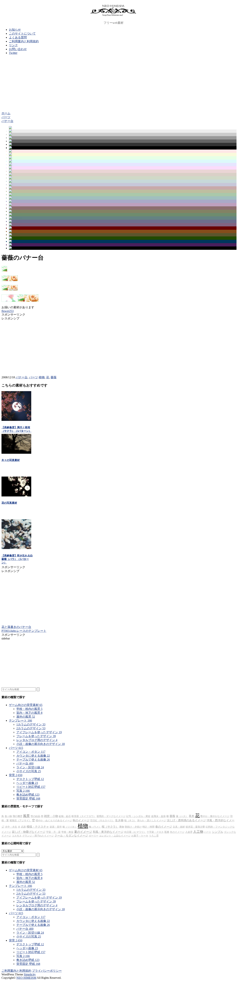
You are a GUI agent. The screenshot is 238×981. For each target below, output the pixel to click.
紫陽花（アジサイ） (20, 820)
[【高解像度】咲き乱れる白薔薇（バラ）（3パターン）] (16, 548)
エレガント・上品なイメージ (115, 835)
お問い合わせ (18, 49)
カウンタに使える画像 (33, 755)
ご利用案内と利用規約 (24, 41)
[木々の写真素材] (16, 452)
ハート (207, 832)
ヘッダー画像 (27, 783)
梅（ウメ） (95, 826)
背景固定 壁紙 (28, 798)
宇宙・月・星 (53, 832)
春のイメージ (163, 826)
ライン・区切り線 (30, 767)
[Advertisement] (119, 84)
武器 (23, 826)
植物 (42, 377)
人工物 (198, 832)
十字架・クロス (155, 832)
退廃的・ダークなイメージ (111, 816)
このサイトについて (22, 33)
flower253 (7, 311)
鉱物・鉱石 (65, 816)
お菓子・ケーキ (139, 835)
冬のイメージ (177, 832)
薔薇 (54, 377)
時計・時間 (148, 826)
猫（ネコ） (130, 820)
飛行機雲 (17, 816)
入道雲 (188, 832)
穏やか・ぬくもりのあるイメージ (54, 820)
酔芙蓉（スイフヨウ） (84, 816)
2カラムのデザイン (30, 728)
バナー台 (22, 377)
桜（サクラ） (110, 826)
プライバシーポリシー (47, 970)
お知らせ (15, 29)
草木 (191, 816)
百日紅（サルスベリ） (102, 820)
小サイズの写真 (28, 771)
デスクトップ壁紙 (30, 779)
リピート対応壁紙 (30, 786)
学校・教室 (67, 832)
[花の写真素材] (16, 495)
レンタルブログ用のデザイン (36, 740)
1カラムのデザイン (30, 724)
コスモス (17, 835)
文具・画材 (179, 826)
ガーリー (93, 835)
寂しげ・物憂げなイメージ (28, 831)
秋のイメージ (81, 820)
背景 (15, 775)
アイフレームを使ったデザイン (39, 732)
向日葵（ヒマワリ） (135, 832)
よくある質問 (18, 37)
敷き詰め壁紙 (27, 794)
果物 (121, 826)
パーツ (33, 377)
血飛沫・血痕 (158, 816)
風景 (26, 816)
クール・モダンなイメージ (71, 835)
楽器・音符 (56, 826)
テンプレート (20, 720)
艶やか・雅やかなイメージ (214, 816)
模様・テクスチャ (38, 826)
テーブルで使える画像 (33, 759)
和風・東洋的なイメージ (108, 831)
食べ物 (8, 816)
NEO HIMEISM (26, 977)
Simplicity (30, 974)
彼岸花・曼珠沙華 (195, 826)
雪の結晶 (35, 816)
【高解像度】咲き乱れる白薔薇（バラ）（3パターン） (17, 559)
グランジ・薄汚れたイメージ (38, 835)
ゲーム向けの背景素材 (25, 704)
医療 (166, 832)
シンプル (217, 831)
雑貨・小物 (51, 816)
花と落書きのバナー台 (16, 626)
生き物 (119, 820)
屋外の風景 (25, 716)
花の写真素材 (9, 502)
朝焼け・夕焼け (133, 826)
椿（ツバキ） (69, 826)
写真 (23, 790)
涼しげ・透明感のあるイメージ (186, 820)
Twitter (13, 52)
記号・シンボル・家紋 (138, 816)
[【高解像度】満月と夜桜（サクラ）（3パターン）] (16, 419)
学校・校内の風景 (29, 708)
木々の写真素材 (10, 460)
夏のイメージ (83, 831)
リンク (13, 45)
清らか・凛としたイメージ (151, 820)
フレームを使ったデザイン (36, 736)
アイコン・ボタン (30, 751)
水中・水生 (11, 826)
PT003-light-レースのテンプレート (23, 630)
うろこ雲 (154, 835)
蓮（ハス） (182, 816)
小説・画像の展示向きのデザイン (40, 744)
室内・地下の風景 (29, 712)
